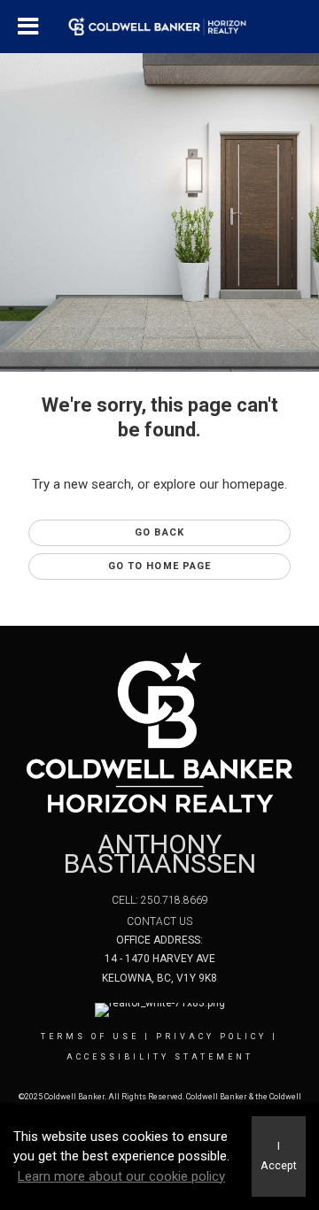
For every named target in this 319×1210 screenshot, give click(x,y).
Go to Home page (160, 566)
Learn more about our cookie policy (121, 1176)
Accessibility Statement (159, 1056)
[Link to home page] (160, 26)
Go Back (159, 532)
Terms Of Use (90, 1036)
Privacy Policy (211, 1036)
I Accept (279, 1156)
